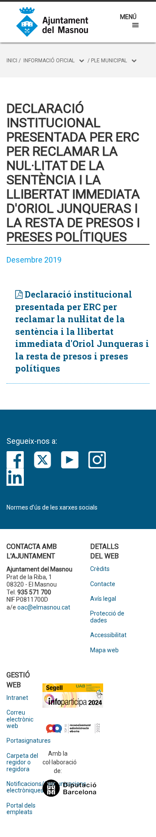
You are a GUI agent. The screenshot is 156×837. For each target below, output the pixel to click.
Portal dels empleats (21, 808)
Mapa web (104, 650)
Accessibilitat (108, 635)
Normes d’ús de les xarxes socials (52, 507)
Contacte (102, 584)
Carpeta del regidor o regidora (22, 763)
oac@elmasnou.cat (43, 607)
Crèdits (100, 569)
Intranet (17, 698)
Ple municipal (109, 61)
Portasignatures (24, 741)
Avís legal (103, 599)
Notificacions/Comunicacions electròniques (24, 787)
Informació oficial (49, 61)
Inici (11, 61)
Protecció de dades (107, 616)
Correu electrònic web (19, 719)
